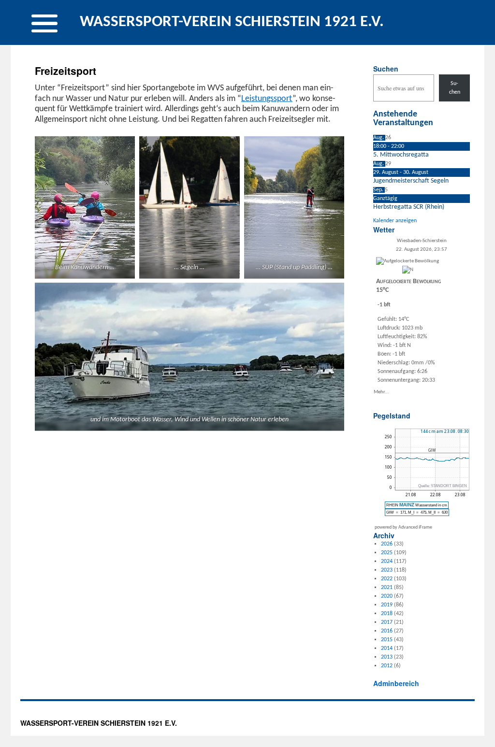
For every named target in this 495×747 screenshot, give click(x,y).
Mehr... (381, 391)
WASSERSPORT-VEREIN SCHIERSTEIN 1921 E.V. (232, 22)
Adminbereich (396, 683)
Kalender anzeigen (395, 221)
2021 (387, 587)
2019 (387, 605)
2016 (387, 631)
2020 (387, 596)
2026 (387, 544)
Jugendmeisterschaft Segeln (411, 181)
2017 (387, 622)
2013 (387, 657)
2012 (387, 666)
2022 (387, 579)
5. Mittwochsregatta (401, 154)
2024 (387, 561)
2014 (387, 648)
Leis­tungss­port (266, 98)
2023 (387, 570)
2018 (387, 614)
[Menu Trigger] (44, 22)
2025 (387, 553)
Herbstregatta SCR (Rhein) (408, 207)
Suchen (385, 68)
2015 (387, 640)
